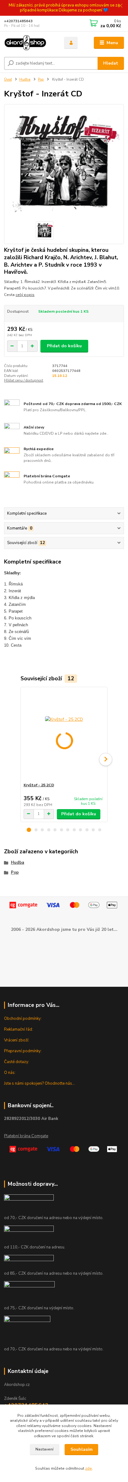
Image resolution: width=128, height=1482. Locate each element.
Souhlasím (82, 1449)
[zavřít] (120, 6)
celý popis (25, 294)
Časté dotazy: (16, 1062)
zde (88, 1468)
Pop (41, 79)
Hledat (110, 63)
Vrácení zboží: (16, 1040)
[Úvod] (29, 43)
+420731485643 (18, 21)
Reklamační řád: (18, 1029)
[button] (29, 830)
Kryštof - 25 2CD (39, 785)
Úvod (8, 79)
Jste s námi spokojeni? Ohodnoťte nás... (39, 1083)
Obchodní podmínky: (23, 1018)
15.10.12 (59, 376)
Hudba (24, 79)
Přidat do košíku (64, 346)
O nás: (10, 1072)
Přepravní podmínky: (23, 1051)
